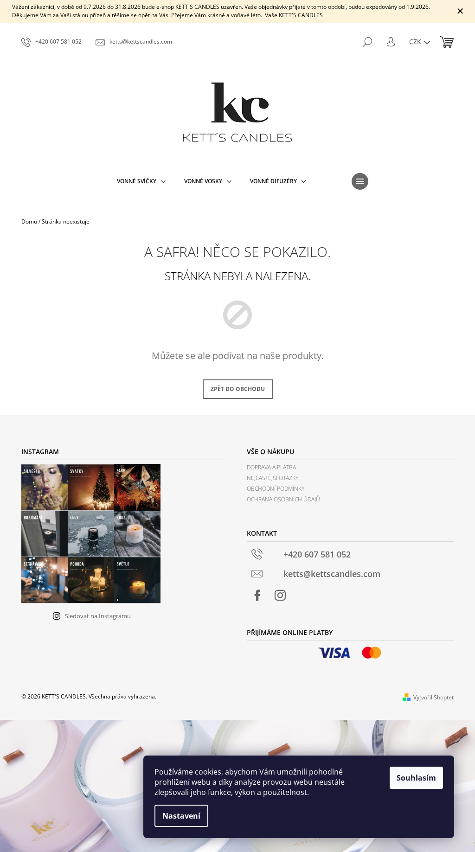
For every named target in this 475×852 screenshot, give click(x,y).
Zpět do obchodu (238, 389)
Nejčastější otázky (272, 478)
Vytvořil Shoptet (433, 697)
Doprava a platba (271, 467)
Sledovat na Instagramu (98, 616)
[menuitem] (141, 181)
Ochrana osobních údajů (283, 499)
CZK (416, 41)
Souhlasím (416, 778)
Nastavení (181, 816)
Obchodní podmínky (275, 489)
